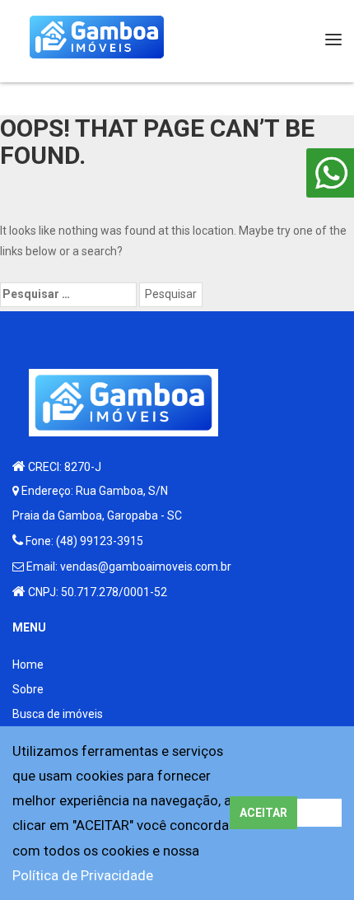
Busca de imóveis (57, 713)
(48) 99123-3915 (99, 541)
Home (28, 664)
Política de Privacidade (82, 875)
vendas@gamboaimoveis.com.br (145, 566)
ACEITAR (263, 812)
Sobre (28, 689)
